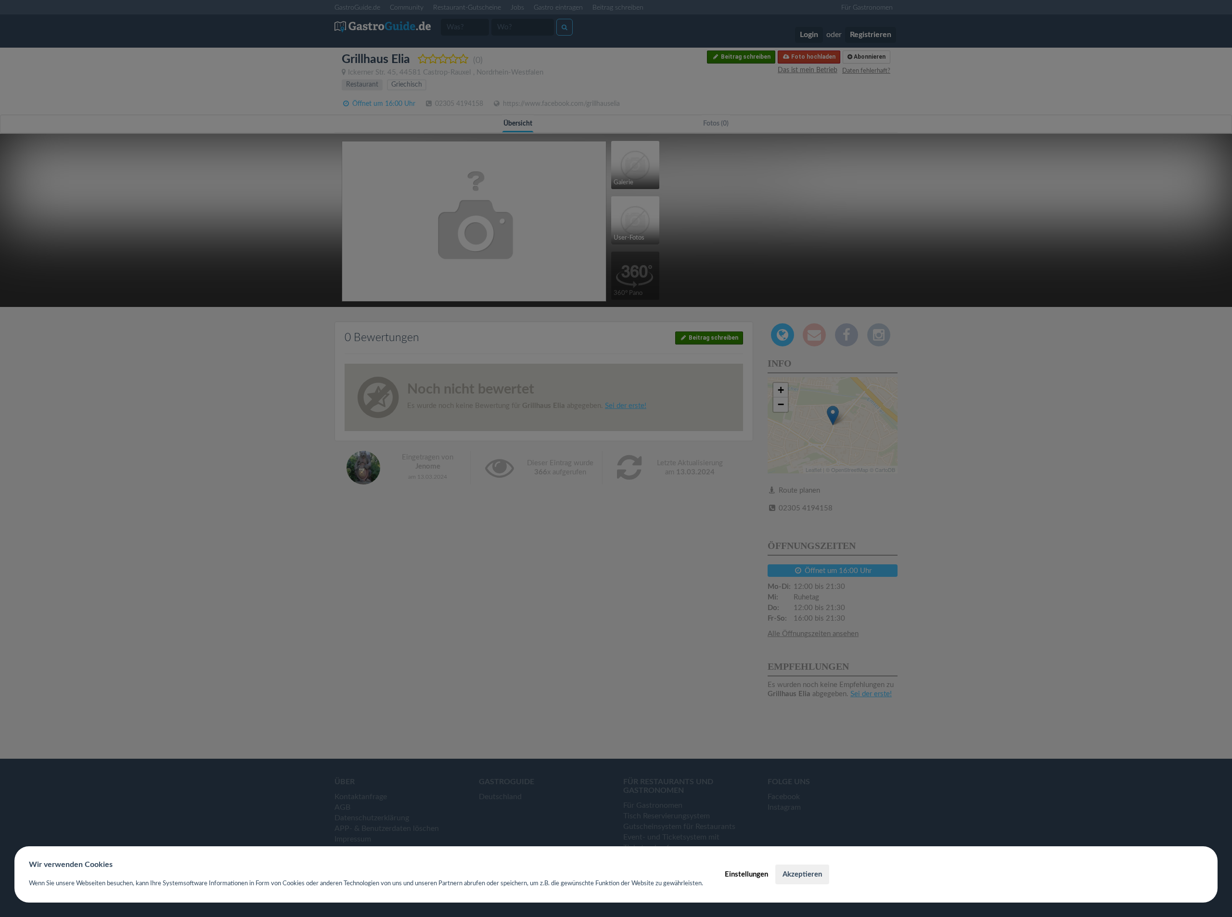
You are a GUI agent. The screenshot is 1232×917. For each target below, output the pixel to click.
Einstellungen (746, 874)
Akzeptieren (802, 874)
